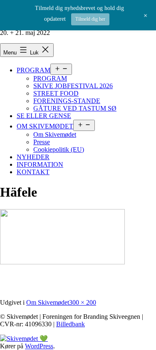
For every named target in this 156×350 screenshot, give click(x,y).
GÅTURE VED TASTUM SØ (74, 108)
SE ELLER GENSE (44, 115)
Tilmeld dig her (90, 19)
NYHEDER (33, 156)
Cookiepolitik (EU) (58, 149)
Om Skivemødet (54, 134)
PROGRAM (33, 70)
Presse (41, 141)
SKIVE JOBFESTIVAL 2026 (73, 85)
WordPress (39, 346)
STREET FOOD (56, 93)
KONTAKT (33, 171)
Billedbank (70, 324)
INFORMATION (40, 164)
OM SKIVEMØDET (45, 126)
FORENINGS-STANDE (66, 100)
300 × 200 (82, 302)
